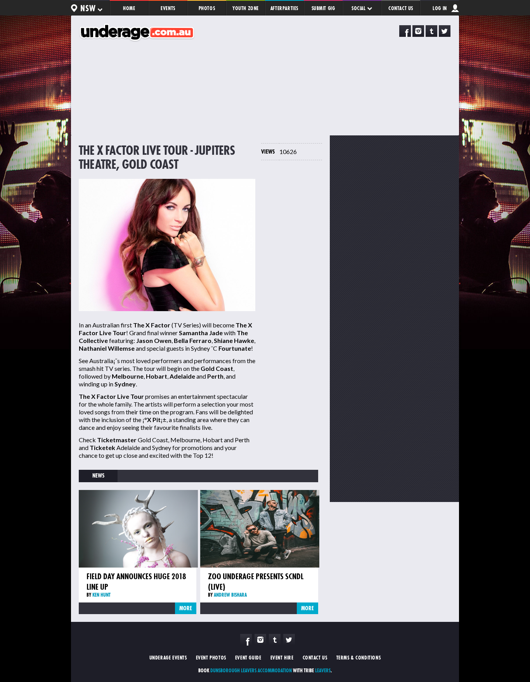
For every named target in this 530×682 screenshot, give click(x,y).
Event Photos (211, 657)
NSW (88, 8)
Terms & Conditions (358, 657)
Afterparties (284, 8)
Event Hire (282, 657)
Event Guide (248, 657)
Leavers (323, 670)
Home (129, 8)
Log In (440, 8)
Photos (207, 8)
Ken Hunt (101, 595)
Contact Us (400, 8)
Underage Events (168, 657)
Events (168, 8)
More (185, 608)
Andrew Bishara (230, 595)
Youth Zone (245, 8)
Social (359, 8)
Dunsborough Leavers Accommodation (251, 670)
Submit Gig (323, 8)
